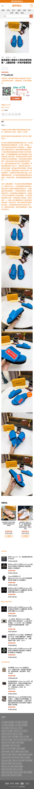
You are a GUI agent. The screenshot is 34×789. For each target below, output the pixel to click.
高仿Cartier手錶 (24, 736)
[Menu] (2, 6)
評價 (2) (3, 125)
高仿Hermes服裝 (16, 754)
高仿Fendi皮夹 (5, 751)
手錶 (24, 10)
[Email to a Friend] (12, 114)
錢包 (17, 13)
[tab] (17, 121)
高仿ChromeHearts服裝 (8, 742)
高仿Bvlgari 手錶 (6, 736)
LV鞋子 (14, 57)
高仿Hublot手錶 (6, 757)
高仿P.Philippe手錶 (7, 769)
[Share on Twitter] (9, 114)
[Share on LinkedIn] (19, 114)
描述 (2, 121)
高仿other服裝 (18, 766)
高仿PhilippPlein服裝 (7, 772)
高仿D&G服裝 (19, 742)
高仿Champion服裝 (7, 739)
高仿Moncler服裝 (6, 763)
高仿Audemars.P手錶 (16, 728)
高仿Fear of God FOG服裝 (8, 748)
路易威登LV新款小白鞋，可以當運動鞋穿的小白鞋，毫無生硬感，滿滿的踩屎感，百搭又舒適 (25, 525)
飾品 (22, 13)
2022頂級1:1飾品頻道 (21, 725)
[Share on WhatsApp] (3, 114)
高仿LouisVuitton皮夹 (18, 760)
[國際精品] (17, 6)
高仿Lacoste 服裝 (25, 757)
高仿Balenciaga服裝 (7, 731)
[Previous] (1, 523)
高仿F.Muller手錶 (15, 745)
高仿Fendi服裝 (21, 748)
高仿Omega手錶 (17, 763)
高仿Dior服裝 (5, 745)
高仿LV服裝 (29, 760)
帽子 (29, 10)
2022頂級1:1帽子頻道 (21, 722)
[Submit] (31, 16)
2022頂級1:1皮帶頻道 (8, 725)
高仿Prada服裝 (28, 772)
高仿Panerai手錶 (17, 769)
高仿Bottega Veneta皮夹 (20, 731)
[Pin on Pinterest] (16, 114)
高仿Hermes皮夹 (27, 754)
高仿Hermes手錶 (6, 754)
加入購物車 (16, 98)
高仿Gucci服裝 (15, 751)
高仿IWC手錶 (15, 757)
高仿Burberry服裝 (17, 734)
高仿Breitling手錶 (6, 734)
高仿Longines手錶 (6, 760)
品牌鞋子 (8, 57)
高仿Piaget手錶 (18, 772)
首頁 (3, 10)
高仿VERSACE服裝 (16, 775)
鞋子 (13, 10)
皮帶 (11, 13)
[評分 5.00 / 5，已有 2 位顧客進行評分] (17, 72)
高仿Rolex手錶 (6, 775)
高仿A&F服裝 (5, 728)
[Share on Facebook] (6, 114)
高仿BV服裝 (15, 736)
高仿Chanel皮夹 (27, 739)
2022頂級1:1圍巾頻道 (8, 722)
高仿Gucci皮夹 (24, 751)
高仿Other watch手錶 (7, 766)
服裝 (19, 10)
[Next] (33, 523)
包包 (8, 10)
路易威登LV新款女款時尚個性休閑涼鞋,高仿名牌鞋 (8, 524)
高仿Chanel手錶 (18, 739)
